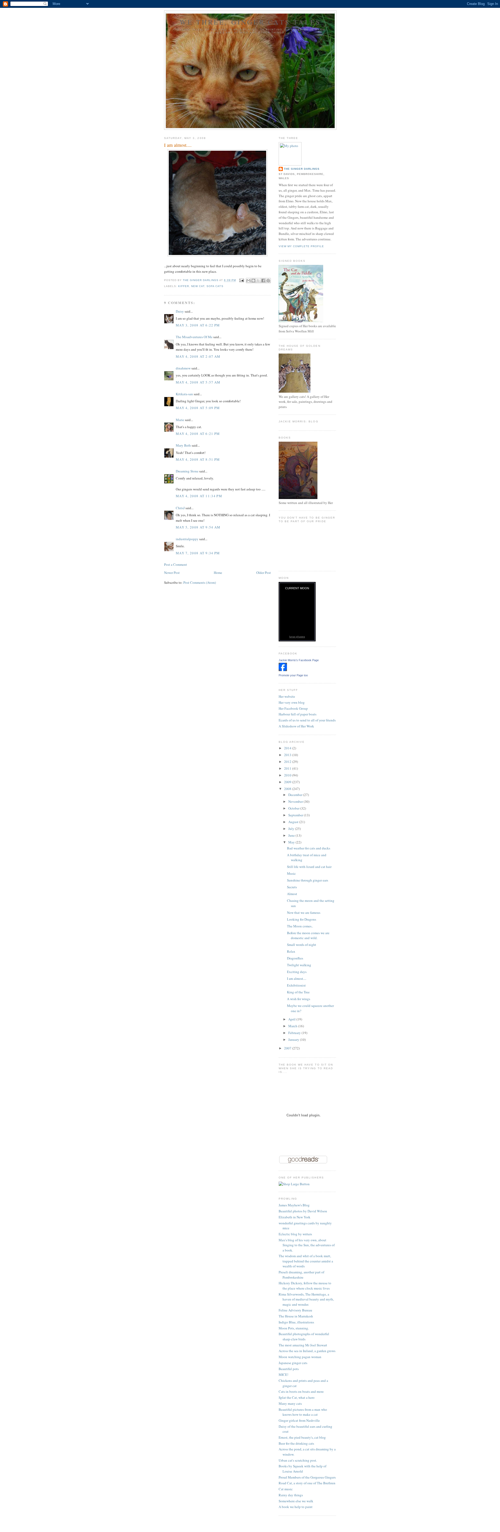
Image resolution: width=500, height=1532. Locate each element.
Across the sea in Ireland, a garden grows (307, 1350)
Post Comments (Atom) (199, 582)
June (292, 835)
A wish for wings (298, 998)
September (296, 815)
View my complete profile (301, 246)
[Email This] (248, 280)
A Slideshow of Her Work (296, 726)
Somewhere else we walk (296, 1501)
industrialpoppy (187, 539)
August (293, 821)
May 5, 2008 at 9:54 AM (198, 527)
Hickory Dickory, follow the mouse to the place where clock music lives (305, 1286)
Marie (180, 419)
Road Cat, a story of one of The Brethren (307, 1483)
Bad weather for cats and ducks (308, 848)
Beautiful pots (289, 1368)
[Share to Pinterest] (268, 280)
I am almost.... (296, 978)
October (294, 808)
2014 (288, 748)
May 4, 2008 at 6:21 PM (198, 433)
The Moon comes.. (300, 926)
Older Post (263, 572)
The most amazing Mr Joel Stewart (303, 1345)
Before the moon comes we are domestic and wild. (308, 935)
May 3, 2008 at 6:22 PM (198, 325)
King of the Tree (298, 992)
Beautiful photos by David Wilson (303, 1211)
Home (218, 572)
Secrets (292, 887)
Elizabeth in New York (294, 1217)
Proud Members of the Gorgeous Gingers (307, 1477)
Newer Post (172, 572)
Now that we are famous (303, 912)
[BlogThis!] (253, 280)
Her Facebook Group (293, 708)
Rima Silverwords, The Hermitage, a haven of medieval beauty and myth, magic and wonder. (306, 1299)
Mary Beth (183, 445)
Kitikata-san (184, 394)
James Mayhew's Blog (294, 1205)
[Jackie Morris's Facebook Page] (283, 669)
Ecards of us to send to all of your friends (307, 720)
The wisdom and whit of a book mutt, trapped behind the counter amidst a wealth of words (306, 1261)
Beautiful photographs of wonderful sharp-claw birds (304, 1336)
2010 (288, 775)
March (293, 1026)
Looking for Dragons (301, 919)
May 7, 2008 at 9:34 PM (198, 553)
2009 (288, 782)
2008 (288, 788)
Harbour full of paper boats (297, 714)
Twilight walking (299, 965)
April (292, 1019)
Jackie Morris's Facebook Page (299, 660)
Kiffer (183, 286)
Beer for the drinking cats (296, 1443)
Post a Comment (175, 564)
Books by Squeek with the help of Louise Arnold (302, 1469)
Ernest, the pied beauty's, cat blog (302, 1437)
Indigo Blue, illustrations (296, 1322)
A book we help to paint (295, 1506)
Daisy (180, 311)
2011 (288, 768)
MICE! (283, 1374)
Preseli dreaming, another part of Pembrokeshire (301, 1275)
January (294, 1039)
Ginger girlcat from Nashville (299, 1420)
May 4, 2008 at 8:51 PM (198, 459)
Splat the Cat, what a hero (297, 1397)
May (292, 842)
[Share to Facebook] (263, 280)
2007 (288, 1048)
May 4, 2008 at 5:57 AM (198, 382)
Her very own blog (292, 702)
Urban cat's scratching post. (298, 1460)
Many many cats (290, 1403)
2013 (288, 754)
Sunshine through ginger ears (307, 880)
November (296, 801)
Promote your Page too (293, 675)
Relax (291, 951)
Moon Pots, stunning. (294, 1328)
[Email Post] (241, 280)
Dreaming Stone (187, 471)
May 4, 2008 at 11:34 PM (199, 496)
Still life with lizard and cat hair (309, 866)
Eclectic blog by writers (295, 1234)
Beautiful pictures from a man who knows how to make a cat (303, 1412)
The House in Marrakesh (296, 1316)
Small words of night (301, 944)
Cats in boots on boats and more (301, 1391)
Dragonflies (295, 958)
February (295, 1032)
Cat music (286, 1489)
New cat (197, 286)
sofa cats (215, 286)
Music (291, 873)
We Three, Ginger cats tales (250, 21)
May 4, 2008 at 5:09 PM (198, 407)
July (291, 828)
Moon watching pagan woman (300, 1356)
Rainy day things (291, 1495)
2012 (288, 761)
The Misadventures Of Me (194, 337)
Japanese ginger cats (293, 1362)
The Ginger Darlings (302, 168)
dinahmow (183, 368)
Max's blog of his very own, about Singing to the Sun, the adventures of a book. (307, 1245)
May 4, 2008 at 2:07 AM (198, 356)
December (295, 794)
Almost (292, 893)
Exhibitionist (296, 985)
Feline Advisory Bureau (295, 1310)
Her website (287, 696)
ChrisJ (180, 508)
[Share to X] (258, 280)
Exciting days (297, 971)
